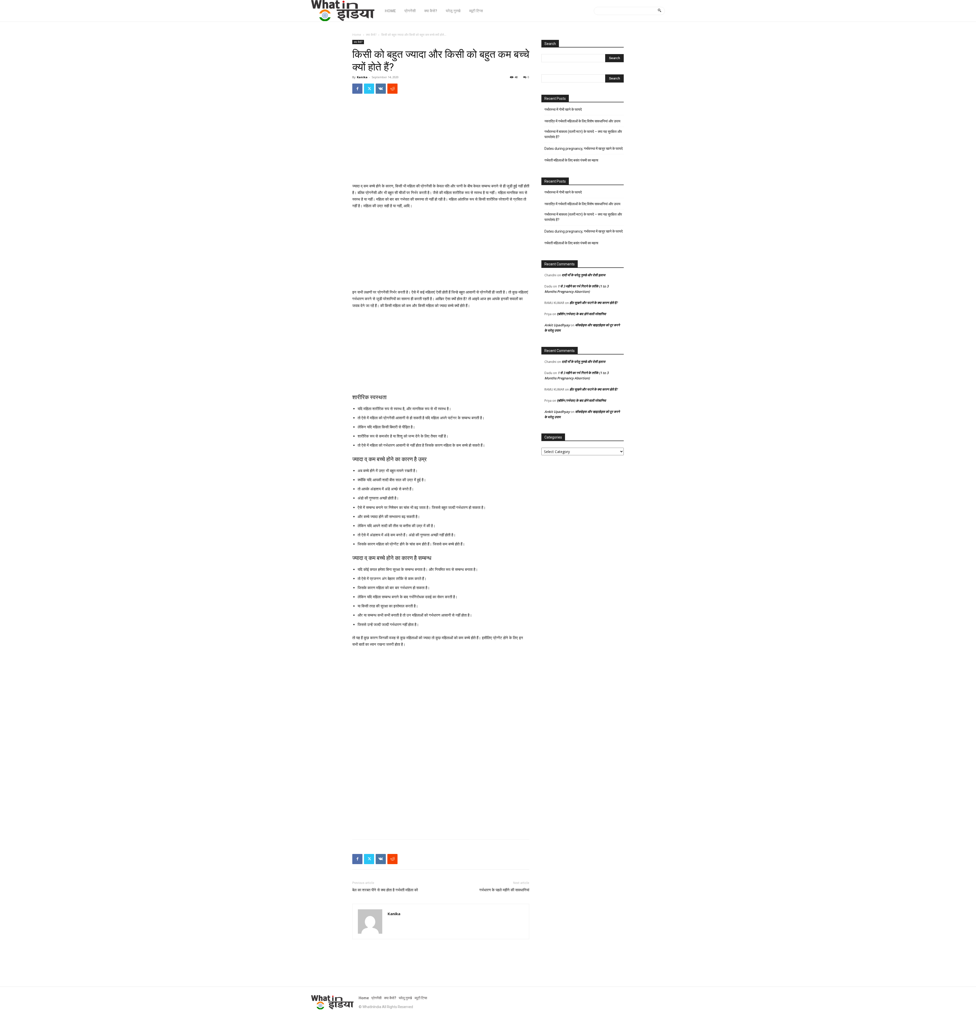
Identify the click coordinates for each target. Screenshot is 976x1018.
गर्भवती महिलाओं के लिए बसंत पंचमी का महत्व (571, 160)
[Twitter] (369, 89)
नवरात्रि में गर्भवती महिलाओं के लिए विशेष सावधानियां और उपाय (582, 121)
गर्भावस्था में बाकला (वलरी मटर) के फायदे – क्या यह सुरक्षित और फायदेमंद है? (583, 134)
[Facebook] (357, 89)
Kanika (362, 77)
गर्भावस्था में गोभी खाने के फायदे (563, 109)
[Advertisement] (440, 145)
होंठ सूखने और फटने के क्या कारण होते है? (594, 302)
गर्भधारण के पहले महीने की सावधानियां (504, 890)
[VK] (381, 89)
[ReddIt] (392, 89)
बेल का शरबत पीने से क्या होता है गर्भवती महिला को (385, 890)
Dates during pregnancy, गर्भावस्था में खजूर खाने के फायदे (583, 149)
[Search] (659, 11)
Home (356, 35)
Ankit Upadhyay (557, 325)
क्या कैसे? (371, 35)
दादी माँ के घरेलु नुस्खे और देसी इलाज (583, 275)
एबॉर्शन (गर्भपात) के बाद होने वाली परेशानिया (581, 314)
